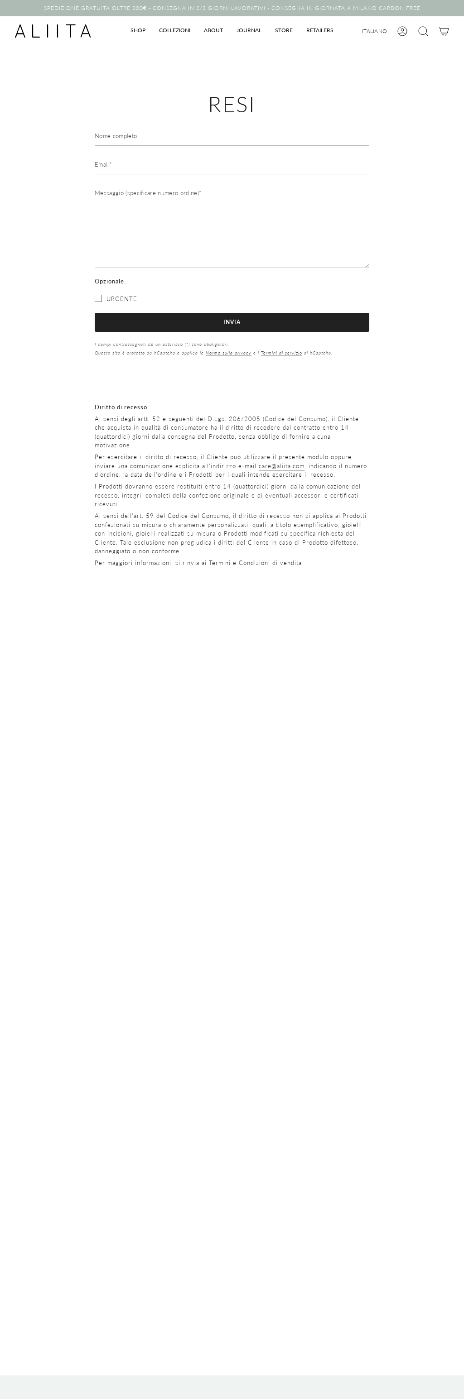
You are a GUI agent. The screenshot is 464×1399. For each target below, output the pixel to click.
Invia (232, 322)
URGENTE (121, 298)
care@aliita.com (281, 466)
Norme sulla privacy (228, 352)
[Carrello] (444, 31)
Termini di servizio (281, 352)
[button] (138, 31)
